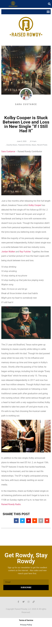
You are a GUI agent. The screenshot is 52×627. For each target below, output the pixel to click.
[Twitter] (23, 602)
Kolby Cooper (35, 205)
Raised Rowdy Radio (11, 504)
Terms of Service (26, 620)
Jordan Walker (8, 251)
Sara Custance (8, 151)
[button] (49, 4)
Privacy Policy (26, 625)
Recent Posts (42, 145)
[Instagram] (28, 602)
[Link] (34, 602)
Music (34, 145)
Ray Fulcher (25, 251)
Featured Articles (24, 145)
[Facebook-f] (18, 602)
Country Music (12, 145)
